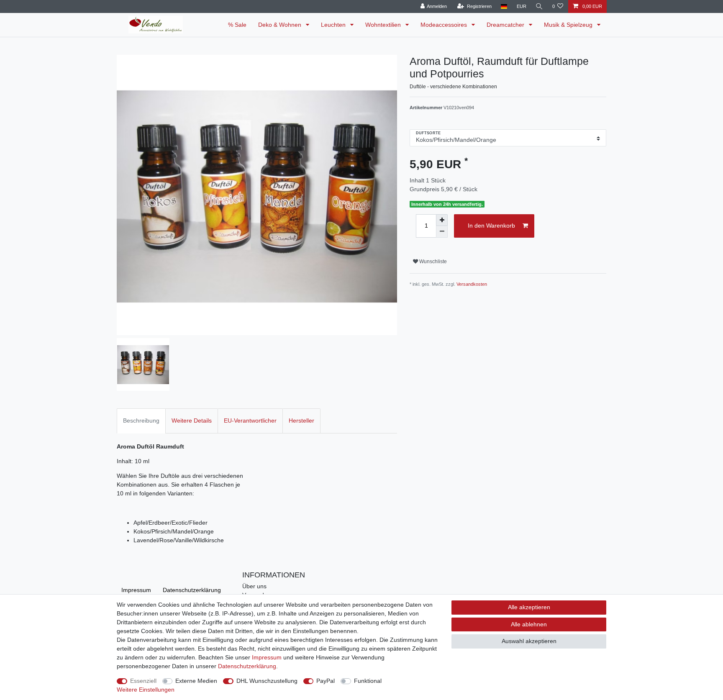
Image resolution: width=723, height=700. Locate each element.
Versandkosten (471, 284)
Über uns (254, 586)
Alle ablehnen (529, 624)
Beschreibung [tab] (141, 420)
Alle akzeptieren (529, 607)
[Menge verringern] (442, 232)
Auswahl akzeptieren (529, 641)
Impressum (136, 590)
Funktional (368, 680)
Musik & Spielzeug (569, 24)
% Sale (237, 24)
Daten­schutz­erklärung (192, 590)
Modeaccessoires (444, 24)
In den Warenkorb (491, 225)
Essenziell (143, 680)
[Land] (504, 6)
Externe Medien (196, 680)
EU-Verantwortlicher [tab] (250, 420)
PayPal (325, 680)
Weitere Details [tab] (192, 420)
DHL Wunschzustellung (266, 680)
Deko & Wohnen (280, 24)
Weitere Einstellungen (145, 689)
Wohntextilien (384, 24)
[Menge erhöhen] (442, 220)
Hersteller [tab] (301, 420)
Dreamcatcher (506, 24)
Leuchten (334, 24)
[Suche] (539, 6)
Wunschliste (432, 261)
